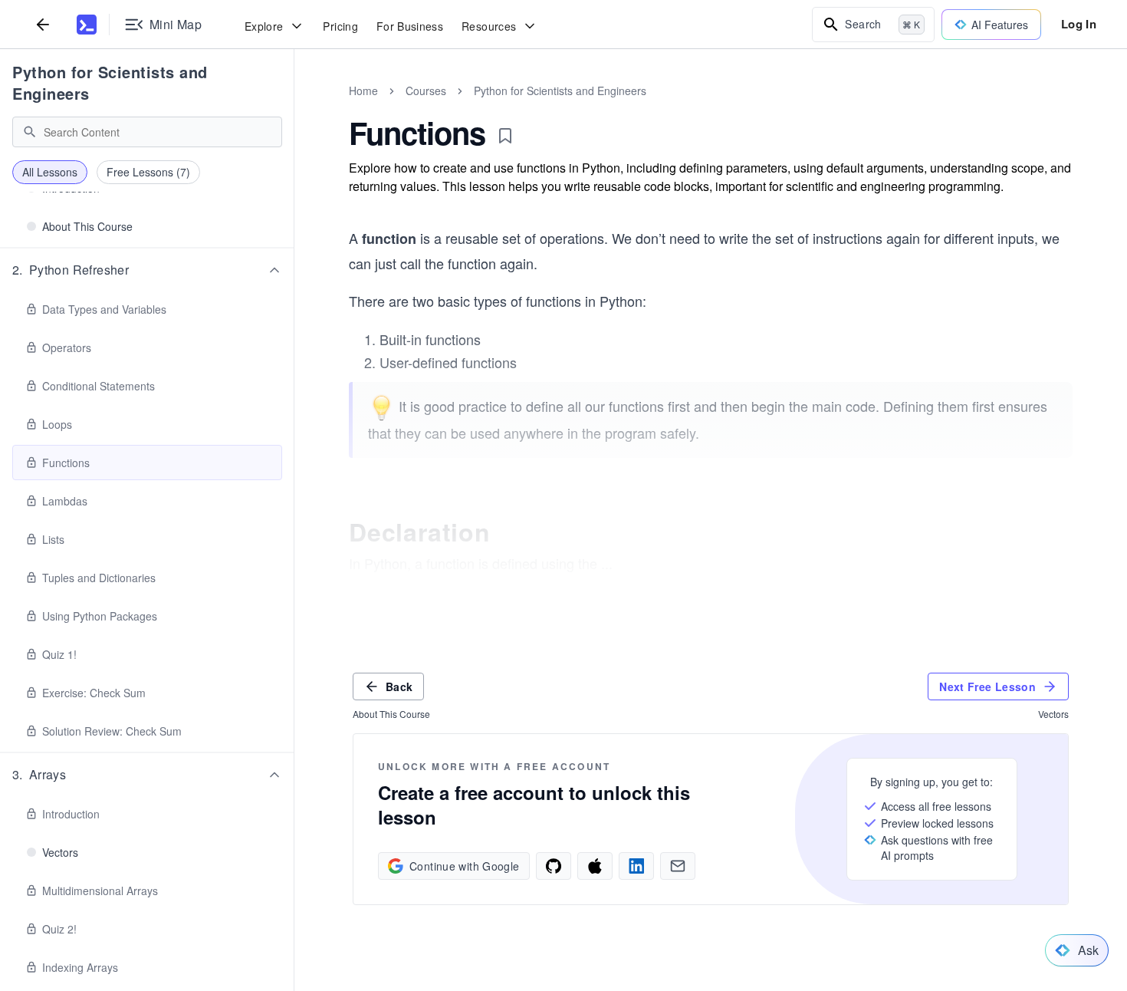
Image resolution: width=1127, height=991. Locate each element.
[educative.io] (87, 25)
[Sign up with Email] (677, 866)
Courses (426, 90)
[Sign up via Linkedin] (636, 866)
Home (363, 90)
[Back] (43, 24)
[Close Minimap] (294, 107)
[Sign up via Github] (553, 866)
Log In (1078, 23)
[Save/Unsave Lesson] (505, 135)
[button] (147, 270)
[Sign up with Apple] (595, 866)
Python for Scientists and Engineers (110, 82)
